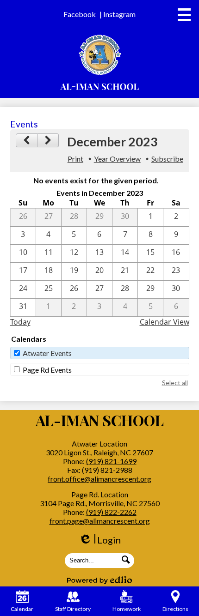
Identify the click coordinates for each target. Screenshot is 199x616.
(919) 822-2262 (111, 511)
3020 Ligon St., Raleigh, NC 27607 (99, 452)
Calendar (22, 608)
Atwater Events (47, 353)
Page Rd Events (47, 369)
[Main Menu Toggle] (184, 15)
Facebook (79, 14)
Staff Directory (73, 608)
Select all (175, 383)
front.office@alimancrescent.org (99, 478)
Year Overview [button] (117, 158)
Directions (175, 608)
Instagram (119, 14)
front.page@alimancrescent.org (100, 520)
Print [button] (75, 158)
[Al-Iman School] (99, 62)
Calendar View (164, 322)
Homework (126, 608)
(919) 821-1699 (111, 461)
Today (20, 322)
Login (100, 540)
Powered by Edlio (99, 580)
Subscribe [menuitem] (167, 158)
